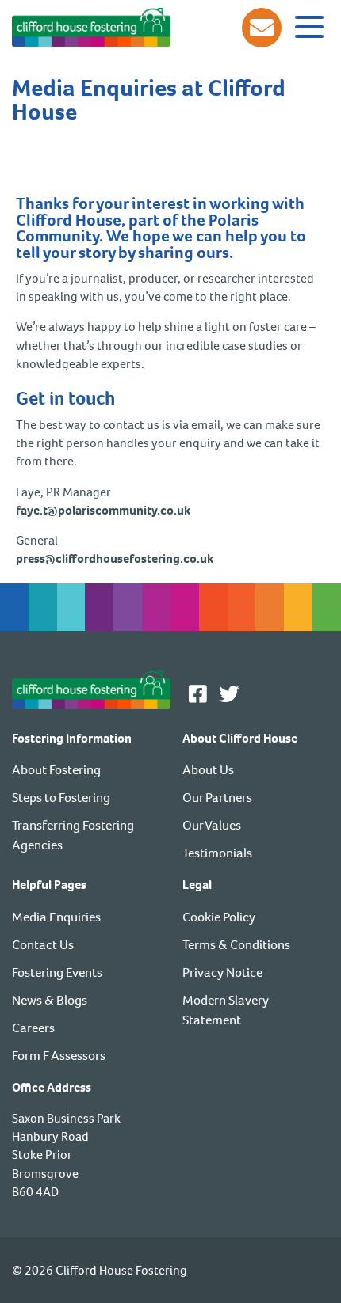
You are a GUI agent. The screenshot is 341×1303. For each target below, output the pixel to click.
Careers (33, 1028)
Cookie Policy (218, 917)
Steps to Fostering (61, 797)
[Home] (91, 25)
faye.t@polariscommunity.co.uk (103, 510)
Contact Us (43, 945)
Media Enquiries (56, 917)
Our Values (211, 825)
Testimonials (217, 853)
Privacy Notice (222, 972)
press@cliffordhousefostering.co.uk (114, 558)
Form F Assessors (58, 1056)
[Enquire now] (262, 27)
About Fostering (56, 770)
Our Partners (217, 797)
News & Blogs (49, 1000)
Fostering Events (57, 972)
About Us (208, 770)
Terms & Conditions (236, 945)
